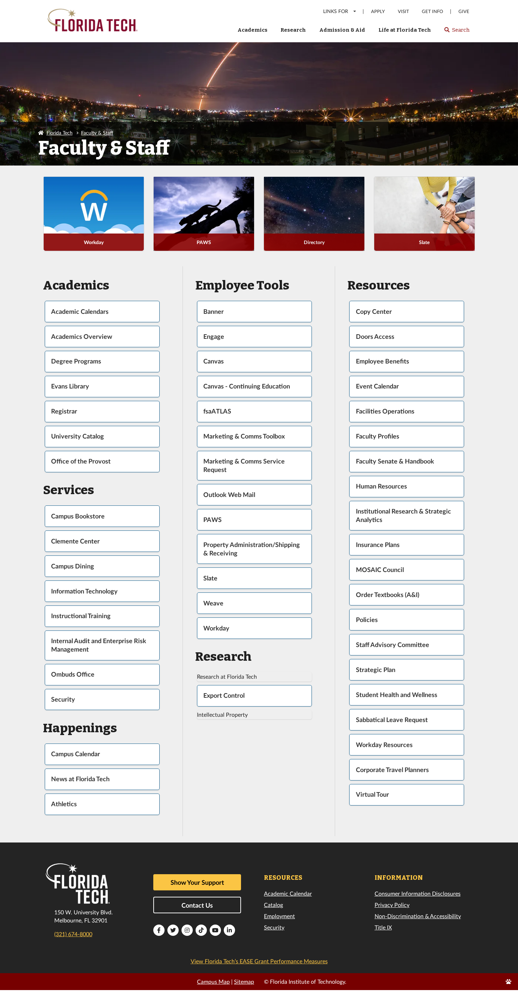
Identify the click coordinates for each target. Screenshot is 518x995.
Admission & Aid (342, 30)
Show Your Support (197, 882)
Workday (94, 242)
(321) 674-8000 (73, 934)
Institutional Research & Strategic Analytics (403, 515)
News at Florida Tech (80, 779)
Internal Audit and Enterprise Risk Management (98, 645)
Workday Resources (384, 744)
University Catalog (77, 436)
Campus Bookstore (78, 516)
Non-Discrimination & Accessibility (418, 916)
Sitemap (244, 981)
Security (63, 699)
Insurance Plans (378, 544)
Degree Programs (76, 361)
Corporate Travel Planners (392, 769)
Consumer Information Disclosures (418, 893)
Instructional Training (81, 616)
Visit (403, 11)
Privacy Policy (392, 904)
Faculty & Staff (97, 133)
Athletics (64, 804)
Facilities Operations (385, 411)
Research (293, 30)
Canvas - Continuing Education (246, 386)
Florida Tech (60, 133)
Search (456, 32)
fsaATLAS (217, 411)
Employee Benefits (382, 361)
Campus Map (213, 981)
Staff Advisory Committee (392, 644)
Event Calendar (377, 386)
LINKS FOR (335, 11)
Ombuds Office (72, 674)
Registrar (64, 411)
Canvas (213, 361)
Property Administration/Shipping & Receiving (251, 549)
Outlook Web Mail (229, 494)
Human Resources (381, 486)
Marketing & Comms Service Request (244, 465)
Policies (367, 619)
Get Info (432, 11)
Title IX (383, 927)
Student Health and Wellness (396, 694)
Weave (213, 603)
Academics (252, 30)
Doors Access (375, 336)
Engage (213, 336)
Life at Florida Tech (404, 30)
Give (463, 11)
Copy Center (374, 311)
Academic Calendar (288, 893)
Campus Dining (72, 566)
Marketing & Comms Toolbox (244, 436)
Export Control (224, 695)
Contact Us (197, 905)
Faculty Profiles (377, 436)
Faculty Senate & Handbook (395, 461)
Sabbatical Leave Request (392, 719)
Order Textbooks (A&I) (387, 594)
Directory (314, 242)
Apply (378, 11)
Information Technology (84, 591)
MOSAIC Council (380, 569)
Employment (279, 916)
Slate (424, 242)
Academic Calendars (80, 311)
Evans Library (70, 386)
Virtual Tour (372, 794)
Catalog (273, 904)
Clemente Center (75, 541)
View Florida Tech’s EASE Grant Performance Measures (259, 961)
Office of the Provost (81, 461)
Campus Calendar (75, 754)
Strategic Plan (375, 669)
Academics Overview (81, 336)
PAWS (204, 242)
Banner (213, 311)
